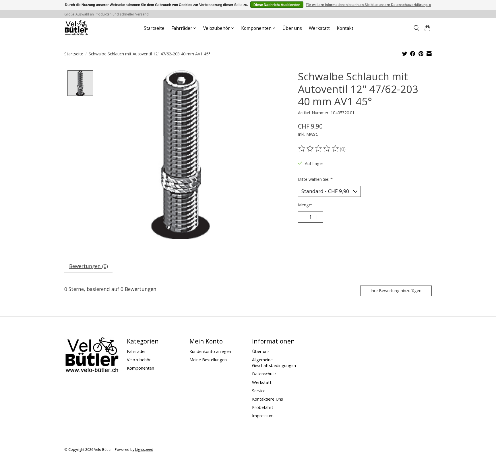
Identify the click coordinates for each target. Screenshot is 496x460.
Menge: (305, 204)
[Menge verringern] (304, 217)
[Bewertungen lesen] (319, 148)
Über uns (292, 28)
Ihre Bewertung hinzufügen (396, 290)
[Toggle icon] (416, 28)
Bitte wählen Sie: (315, 179)
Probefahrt (262, 407)
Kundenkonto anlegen (210, 351)
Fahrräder (136, 351)
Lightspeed (144, 449)
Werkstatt (319, 28)
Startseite (154, 28)
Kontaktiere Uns (267, 399)
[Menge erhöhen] (317, 217)
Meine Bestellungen (208, 359)
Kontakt (345, 28)
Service (259, 390)
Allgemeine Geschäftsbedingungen (274, 362)
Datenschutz (264, 373)
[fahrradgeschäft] (76, 28)
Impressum (263, 415)
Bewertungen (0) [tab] (88, 266)
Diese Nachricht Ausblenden (276, 5)
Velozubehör (139, 359)
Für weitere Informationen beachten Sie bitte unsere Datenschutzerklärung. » (368, 5)
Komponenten (140, 368)
